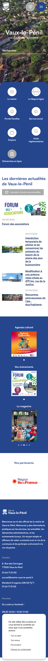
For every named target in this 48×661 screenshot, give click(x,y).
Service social (36, 118)
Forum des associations (15, 223)
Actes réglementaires (36, 140)
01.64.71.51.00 (9, 572)
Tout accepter (16, 636)
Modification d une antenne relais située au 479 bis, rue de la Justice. (35, 277)
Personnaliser (16, 645)
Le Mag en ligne (36, 99)
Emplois (12, 140)
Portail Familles (12, 118)
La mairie (12, 99)
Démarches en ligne (12, 161)
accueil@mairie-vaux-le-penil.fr (17, 577)
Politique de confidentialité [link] (21, 650)
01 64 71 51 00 (9, 586)
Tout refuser (15, 640)
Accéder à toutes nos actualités (25, 192)
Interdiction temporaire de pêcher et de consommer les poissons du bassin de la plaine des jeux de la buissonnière (34, 251)
